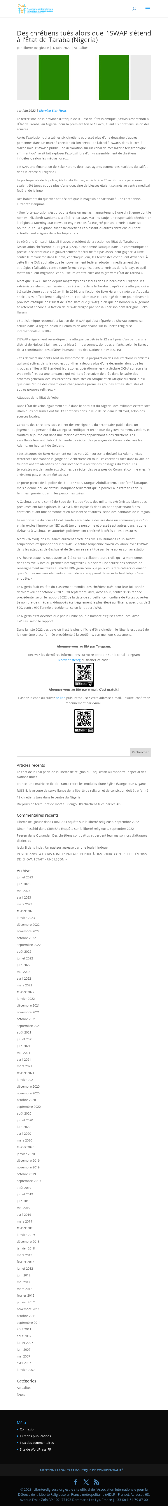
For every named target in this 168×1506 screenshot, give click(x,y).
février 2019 (25, 1228)
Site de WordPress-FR (35, 1449)
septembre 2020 (29, 1106)
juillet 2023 (25, 877)
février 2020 (25, 1147)
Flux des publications (35, 1436)
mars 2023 (24, 904)
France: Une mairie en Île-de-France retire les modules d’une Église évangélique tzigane (81, 784)
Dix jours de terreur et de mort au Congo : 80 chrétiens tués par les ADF (69, 804)
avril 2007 (24, 1363)
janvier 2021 (26, 1080)
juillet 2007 (25, 1343)
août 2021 (24, 1032)
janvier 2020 (26, 1154)
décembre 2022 (28, 924)
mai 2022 (23, 972)
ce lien (60, 698)
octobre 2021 (26, 1019)
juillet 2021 (25, 1039)
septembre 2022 (29, 945)
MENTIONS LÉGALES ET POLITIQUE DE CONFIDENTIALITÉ (81, 1470)
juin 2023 (23, 884)
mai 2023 (23, 891)
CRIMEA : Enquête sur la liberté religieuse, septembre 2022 (95, 822)
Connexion (27, 1429)
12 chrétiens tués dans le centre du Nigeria (48, 797)
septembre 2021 (29, 1026)
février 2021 (25, 1073)
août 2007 (24, 1336)
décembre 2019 (28, 1160)
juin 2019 (23, 1201)
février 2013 (25, 1262)
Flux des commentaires (37, 1443)
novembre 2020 (28, 1093)
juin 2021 (23, 1046)
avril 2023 (24, 897)
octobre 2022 (26, 938)
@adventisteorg (69, 660)
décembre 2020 (28, 1086)
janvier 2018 (26, 1248)
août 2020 (24, 1113)
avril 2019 (24, 1214)
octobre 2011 (26, 1316)
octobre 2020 (26, 1100)
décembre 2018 (28, 1241)
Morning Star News (53, 110)
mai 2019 (23, 1208)
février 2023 (25, 911)
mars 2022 (24, 985)
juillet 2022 (25, 958)
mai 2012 (23, 1282)
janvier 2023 (26, 918)
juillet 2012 (25, 1268)
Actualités (81, 48)
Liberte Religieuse (36, 48)
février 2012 (25, 1295)
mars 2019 (24, 1221)
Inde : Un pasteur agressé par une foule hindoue (72, 847)
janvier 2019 (26, 1235)
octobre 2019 (26, 1174)
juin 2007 (23, 1349)
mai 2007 (23, 1356)
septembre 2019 (29, 1181)
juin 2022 (23, 965)
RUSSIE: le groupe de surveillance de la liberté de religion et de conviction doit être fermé (82, 790)
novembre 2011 (28, 1309)
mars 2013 (24, 1255)
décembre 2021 (28, 1005)
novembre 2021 (28, 1012)
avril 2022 (24, 978)
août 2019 (24, 1188)
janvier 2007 (26, 1370)
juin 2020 (23, 1127)
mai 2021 (23, 1053)
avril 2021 (24, 1059)
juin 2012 (23, 1275)
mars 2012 (24, 1289)
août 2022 (24, 951)
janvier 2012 (26, 1302)
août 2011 (24, 1329)
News (21, 1394)
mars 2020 (24, 1140)
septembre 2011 (29, 1322)
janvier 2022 (26, 998)
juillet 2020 (25, 1120)
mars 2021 (24, 1066)
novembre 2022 (28, 931)
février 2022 (25, 992)
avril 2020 (24, 1133)
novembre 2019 (28, 1167)
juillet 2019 (25, 1194)
